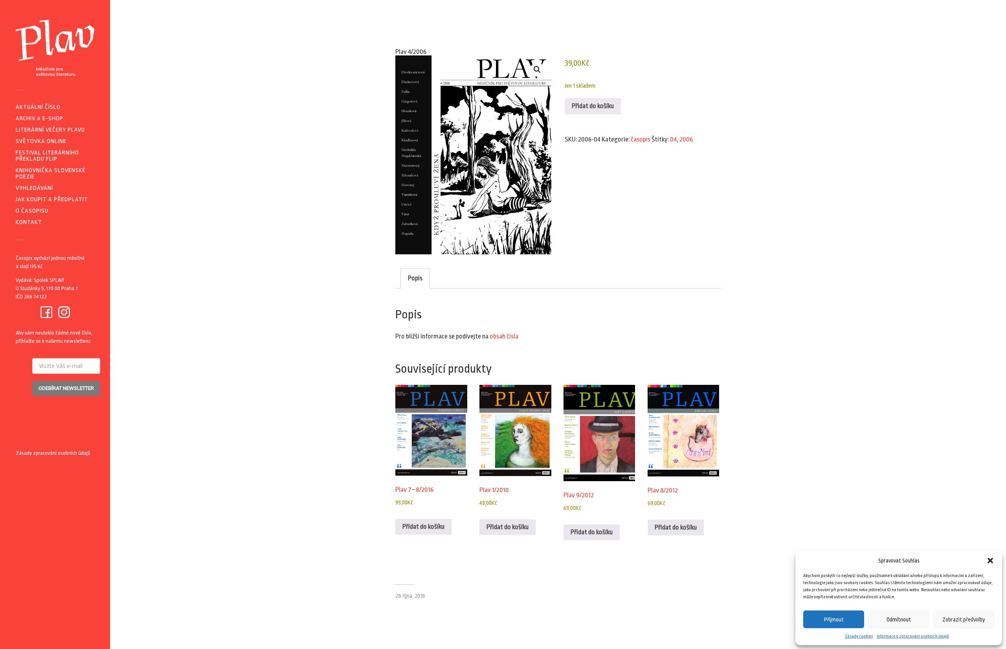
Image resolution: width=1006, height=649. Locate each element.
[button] (990, 560)
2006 (686, 139)
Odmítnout (899, 619)
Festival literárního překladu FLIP (47, 155)
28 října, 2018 (410, 596)
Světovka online (41, 141)
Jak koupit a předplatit (52, 199)
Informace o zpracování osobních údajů (913, 636)
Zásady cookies (859, 636)
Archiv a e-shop (39, 118)
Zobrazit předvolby (963, 619)
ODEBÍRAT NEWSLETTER (66, 388)
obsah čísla (504, 336)
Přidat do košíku (593, 106)
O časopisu (32, 211)
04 (673, 139)
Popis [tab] (415, 278)
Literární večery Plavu (50, 130)
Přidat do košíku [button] (423, 526)
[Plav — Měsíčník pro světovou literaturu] (55, 48)
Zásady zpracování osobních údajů (53, 453)
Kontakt (29, 222)
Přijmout (834, 619)
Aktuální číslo (38, 107)
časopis (640, 139)
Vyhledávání (34, 188)
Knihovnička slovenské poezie (51, 173)
